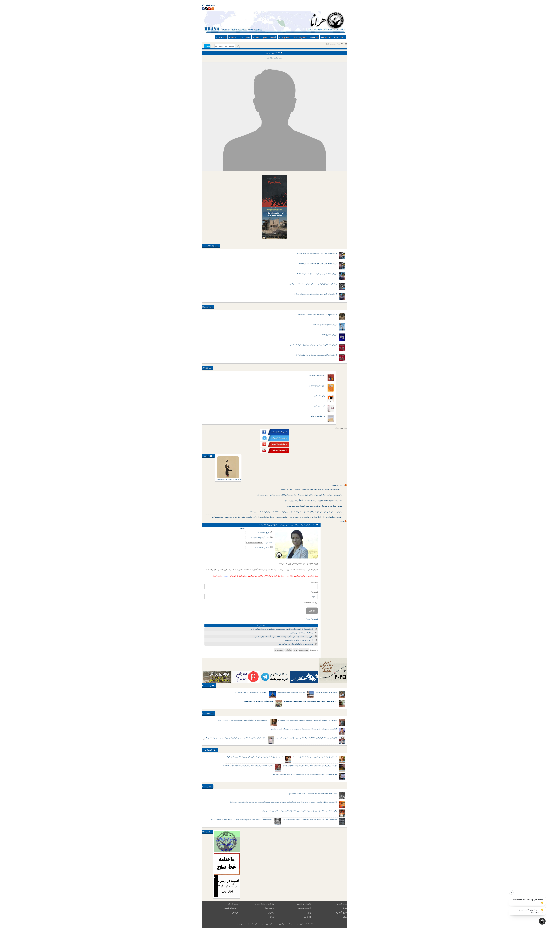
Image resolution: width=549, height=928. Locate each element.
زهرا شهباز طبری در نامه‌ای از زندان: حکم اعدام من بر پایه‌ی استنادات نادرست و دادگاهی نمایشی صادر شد (305, 774)
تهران (295, 650)
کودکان (271, 917)
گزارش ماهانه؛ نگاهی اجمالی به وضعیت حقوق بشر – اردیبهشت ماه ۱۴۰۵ (315, 293)
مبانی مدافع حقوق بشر (318, 395)
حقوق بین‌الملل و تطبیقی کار (317, 375)
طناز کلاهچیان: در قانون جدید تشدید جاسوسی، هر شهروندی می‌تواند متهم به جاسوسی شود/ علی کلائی (234, 737)
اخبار (336, 37)
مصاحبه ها (314, 37)
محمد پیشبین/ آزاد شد (274, 58)
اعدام (345, 917)
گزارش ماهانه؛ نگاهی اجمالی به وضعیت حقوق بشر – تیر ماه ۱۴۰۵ (318, 263)
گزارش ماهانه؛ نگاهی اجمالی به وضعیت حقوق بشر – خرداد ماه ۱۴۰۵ (317, 273)
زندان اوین (288, 650)
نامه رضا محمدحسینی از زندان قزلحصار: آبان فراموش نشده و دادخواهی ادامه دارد (248, 765)
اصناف (344, 908)
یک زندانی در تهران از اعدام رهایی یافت (299, 640)
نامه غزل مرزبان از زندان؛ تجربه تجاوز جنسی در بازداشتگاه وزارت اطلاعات (315, 756)
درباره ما (212, 5)
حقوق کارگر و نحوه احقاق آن (317, 385)
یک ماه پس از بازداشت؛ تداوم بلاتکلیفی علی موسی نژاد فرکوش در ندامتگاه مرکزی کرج (282, 629)
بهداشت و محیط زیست (264, 904)
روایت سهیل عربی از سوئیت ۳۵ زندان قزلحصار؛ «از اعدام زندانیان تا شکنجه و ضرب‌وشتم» (310, 765)
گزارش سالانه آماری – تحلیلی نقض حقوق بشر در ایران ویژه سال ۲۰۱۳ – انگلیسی (313, 344)
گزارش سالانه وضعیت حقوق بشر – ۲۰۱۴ (325, 324)
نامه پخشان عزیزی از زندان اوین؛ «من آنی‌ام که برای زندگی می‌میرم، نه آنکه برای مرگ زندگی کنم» (254, 756)
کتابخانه (256, 37)
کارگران (307, 917)
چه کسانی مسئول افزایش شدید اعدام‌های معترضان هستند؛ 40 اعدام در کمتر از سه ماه (311, 489)
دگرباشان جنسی (304, 904)
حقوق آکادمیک (341, 913)
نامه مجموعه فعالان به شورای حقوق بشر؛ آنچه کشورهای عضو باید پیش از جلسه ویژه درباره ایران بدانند (241, 819)
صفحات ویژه (221, 37)
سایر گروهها (233, 904)
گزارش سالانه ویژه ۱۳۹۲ (329, 334)
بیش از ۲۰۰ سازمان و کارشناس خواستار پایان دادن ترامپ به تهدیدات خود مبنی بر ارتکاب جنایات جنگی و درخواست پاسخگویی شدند (296, 512)
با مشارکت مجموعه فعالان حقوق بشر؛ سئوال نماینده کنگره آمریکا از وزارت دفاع (313, 500)
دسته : (266, 537)
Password (314, 592)
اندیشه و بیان (300, 525)
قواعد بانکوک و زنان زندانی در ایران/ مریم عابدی (258, 701)
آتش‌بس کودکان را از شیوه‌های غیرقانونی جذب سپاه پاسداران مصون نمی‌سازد (314, 506)
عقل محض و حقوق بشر (318, 405)
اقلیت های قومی (231, 908)
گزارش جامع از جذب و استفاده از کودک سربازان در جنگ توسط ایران (316, 314)
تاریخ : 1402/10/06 (263, 532)
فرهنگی (234, 913)
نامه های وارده (284, 37)
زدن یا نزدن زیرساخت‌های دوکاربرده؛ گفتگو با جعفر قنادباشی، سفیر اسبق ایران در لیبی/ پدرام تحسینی (306, 737)
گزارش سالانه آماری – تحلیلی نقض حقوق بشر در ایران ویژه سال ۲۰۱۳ (316, 355)
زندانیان (271, 913)
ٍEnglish (342, 521)
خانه (342, 37)
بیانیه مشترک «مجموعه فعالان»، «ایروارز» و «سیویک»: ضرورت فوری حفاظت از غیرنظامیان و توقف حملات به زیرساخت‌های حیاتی (299, 810)
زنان (309, 913)
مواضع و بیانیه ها (300, 37)
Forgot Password (312, 619)
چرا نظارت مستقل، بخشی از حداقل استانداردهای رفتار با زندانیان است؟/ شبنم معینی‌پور (310, 701)
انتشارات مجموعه (338, 485)
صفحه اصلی (342, 904)
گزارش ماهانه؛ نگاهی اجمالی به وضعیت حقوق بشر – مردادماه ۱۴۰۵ (317, 253)
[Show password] (314, 596)
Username (314, 582)
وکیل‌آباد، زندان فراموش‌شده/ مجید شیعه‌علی (291, 692)
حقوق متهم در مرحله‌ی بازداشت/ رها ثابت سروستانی (251, 692)
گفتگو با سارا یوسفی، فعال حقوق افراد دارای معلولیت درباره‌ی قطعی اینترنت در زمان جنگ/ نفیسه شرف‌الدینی (304, 728)
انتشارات (232, 37)
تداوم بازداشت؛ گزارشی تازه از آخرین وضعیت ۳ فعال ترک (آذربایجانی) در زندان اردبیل (282, 637)
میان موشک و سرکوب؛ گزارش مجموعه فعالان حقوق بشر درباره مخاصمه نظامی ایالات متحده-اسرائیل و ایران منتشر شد (299, 495)
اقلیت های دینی (304, 908)
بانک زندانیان (245, 37)
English (207, 46)
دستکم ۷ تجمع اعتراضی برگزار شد (301, 633)
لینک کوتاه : (268, 542)
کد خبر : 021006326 (262, 547)
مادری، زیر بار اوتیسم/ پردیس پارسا (326, 692)
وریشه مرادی (278, 650)
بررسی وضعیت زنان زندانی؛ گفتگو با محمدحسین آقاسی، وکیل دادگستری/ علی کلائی (243, 720)
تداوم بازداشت (304, 650)
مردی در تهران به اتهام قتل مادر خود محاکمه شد (296, 644)
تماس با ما (205, 5)
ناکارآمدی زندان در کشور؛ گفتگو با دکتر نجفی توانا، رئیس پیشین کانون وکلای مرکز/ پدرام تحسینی (307, 720)
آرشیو (307, 525)
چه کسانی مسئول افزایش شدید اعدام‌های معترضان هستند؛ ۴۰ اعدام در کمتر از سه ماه (310, 283)
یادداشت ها (325, 37)
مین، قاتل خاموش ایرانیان (317, 416)
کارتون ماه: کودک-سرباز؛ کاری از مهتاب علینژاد (228, 479)
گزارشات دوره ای (269, 37)
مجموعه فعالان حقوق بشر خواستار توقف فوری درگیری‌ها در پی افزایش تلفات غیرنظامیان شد (309, 819)
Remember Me (309, 602)
